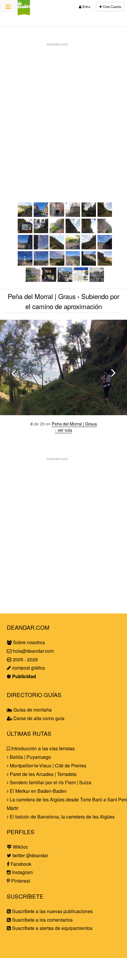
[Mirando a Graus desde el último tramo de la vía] (25, 215)
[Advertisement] (63, 112)
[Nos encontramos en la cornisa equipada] (104, 231)
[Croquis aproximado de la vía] (65, 280)
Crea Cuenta (111, 6)
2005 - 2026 (25, 659)
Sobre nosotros (28, 642)
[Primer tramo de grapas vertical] (73, 231)
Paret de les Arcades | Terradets (42, 774)
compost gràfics (28, 667)
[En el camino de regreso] (73, 263)
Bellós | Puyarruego (30, 757)
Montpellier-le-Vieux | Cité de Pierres (47, 765)
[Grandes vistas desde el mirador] (41, 263)
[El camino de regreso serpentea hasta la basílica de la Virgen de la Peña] (89, 263)
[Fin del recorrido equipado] (25, 263)
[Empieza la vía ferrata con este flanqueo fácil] (57, 231)
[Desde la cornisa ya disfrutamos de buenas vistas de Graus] (25, 247)
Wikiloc (20, 846)
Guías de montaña (32, 709)
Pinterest (20, 880)
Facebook (20, 863)
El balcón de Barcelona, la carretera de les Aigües (62, 816)
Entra (86, 6)
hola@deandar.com (33, 650)
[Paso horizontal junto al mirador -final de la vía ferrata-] (104, 247)
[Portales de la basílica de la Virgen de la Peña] (49, 280)
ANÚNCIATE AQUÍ (57, 44)
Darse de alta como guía (38, 718)
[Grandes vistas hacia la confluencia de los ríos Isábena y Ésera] (57, 263)
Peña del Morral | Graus (42, 296)
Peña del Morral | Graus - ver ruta (74, 426)
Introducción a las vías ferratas (42, 748)
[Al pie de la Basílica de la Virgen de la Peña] (89, 215)
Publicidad (23, 676)
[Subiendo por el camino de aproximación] (41, 231)
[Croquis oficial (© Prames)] (81, 280)
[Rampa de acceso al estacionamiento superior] (104, 215)
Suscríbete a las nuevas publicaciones (52, 911)
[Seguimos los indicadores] (73, 215)
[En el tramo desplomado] (57, 247)
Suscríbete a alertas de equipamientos (51, 928)
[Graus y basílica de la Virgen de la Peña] (104, 263)
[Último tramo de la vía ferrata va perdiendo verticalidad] (89, 247)
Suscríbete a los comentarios (42, 919)
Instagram (22, 872)
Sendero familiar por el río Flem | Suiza (50, 782)
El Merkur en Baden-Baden (38, 790)
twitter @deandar (29, 855)
